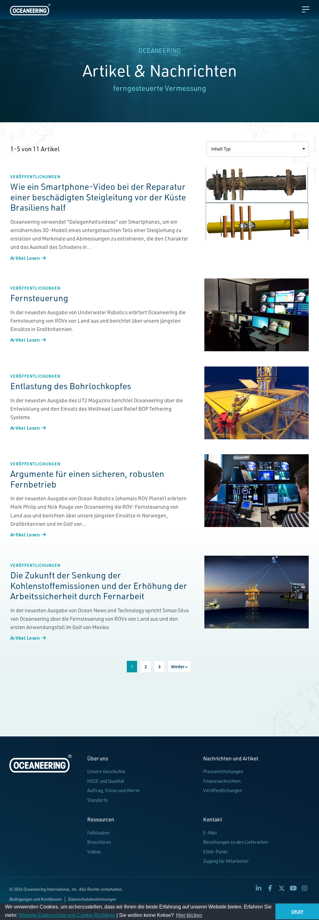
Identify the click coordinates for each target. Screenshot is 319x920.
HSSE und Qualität (105, 781)
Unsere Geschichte (106, 771)
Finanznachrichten (221, 781)
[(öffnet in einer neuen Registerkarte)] (256, 203)
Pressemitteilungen (223, 771)
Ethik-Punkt (215, 852)
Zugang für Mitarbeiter (226, 861)
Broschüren (99, 842)
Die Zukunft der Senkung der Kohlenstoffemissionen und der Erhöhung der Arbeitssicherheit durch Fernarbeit (98, 585)
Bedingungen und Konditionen (35, 899)
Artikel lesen (28, 258)
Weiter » (179, 666)
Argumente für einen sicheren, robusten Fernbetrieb (87, 479)
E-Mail (210, 833)
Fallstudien (98, 833)
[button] (258, 149)
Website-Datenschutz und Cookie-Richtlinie (67, 915)
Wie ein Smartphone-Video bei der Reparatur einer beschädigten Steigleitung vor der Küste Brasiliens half (98, 197)
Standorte (97, 800)
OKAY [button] (297, 911)
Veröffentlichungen (35, 176)
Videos (94, 852)
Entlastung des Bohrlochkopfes (70, 386)
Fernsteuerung (39, 297)
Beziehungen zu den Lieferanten (235, 842)
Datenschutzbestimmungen (92, 899)
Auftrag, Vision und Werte (113, 790)
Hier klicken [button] (189, 915)
